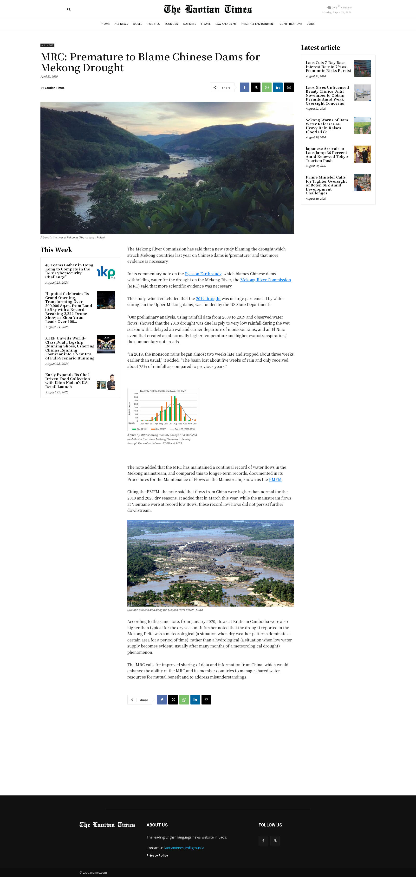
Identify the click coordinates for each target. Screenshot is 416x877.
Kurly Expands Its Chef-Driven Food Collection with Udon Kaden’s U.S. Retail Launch (67, 380)
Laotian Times (55, 88)
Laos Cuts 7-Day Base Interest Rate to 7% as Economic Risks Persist (328, 66)
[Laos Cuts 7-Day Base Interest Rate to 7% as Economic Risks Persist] (362, 68)
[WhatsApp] (267, 87)
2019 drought (208, 298)
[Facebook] (244, 87)
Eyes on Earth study (203, 273)
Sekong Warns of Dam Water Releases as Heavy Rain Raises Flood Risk (327, 125)
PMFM (275, 479)
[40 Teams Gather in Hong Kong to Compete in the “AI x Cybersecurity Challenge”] (106, 271)
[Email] (289, 87)
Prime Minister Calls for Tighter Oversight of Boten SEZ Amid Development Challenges (326, 184)
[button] (69, 9)
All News (47, 45)
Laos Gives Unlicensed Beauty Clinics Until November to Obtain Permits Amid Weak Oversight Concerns (327, 95)
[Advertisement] (208, 745)
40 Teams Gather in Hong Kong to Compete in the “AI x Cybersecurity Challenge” (69, 270)
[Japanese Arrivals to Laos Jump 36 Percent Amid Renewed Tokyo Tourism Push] (362, 154)
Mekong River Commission (265, 279)
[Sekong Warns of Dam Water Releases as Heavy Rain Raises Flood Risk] (362, 125)
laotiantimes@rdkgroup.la (184, 847)
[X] (255, 87)
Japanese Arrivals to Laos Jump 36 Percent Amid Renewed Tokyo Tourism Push (327, 154)
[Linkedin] (278, 87)
